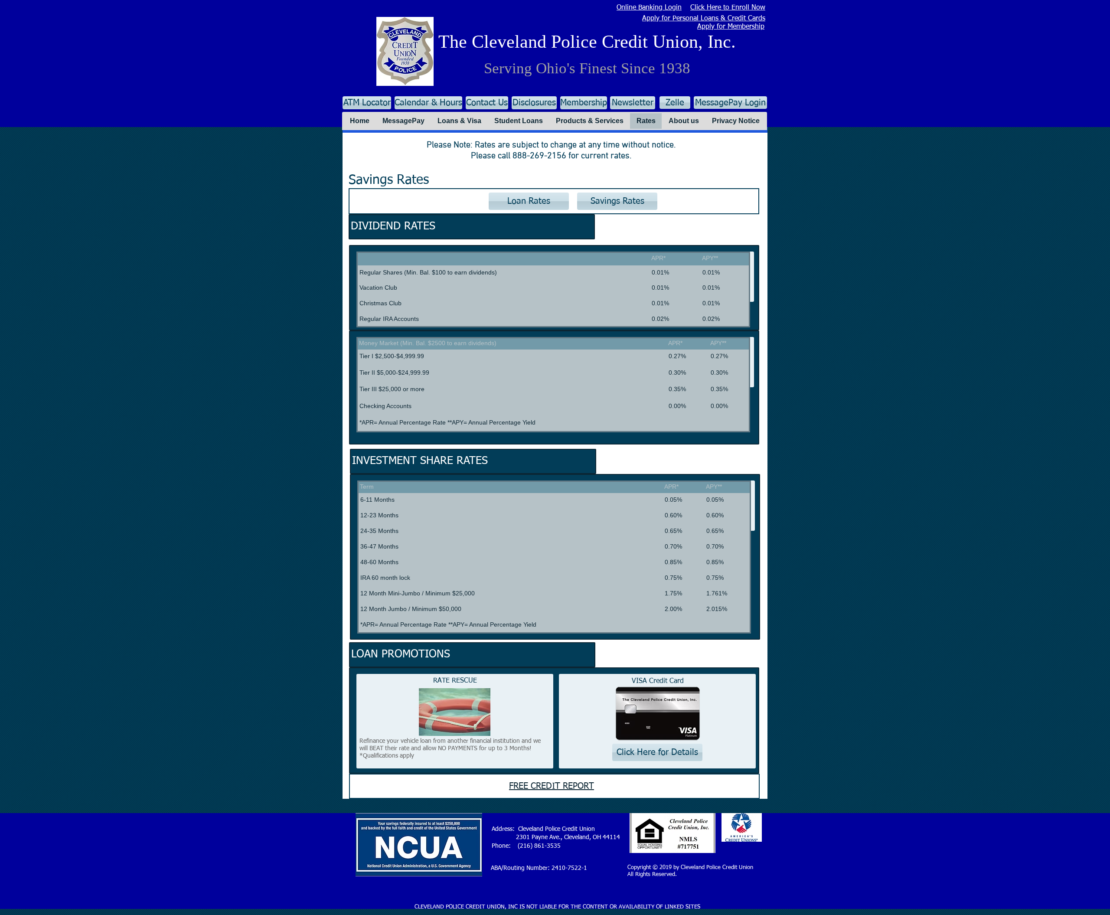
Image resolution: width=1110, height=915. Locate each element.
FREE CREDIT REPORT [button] (551, 786)
